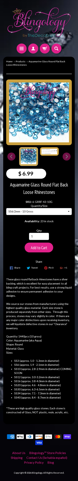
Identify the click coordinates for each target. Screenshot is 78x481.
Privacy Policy (34, 462)
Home (9, 61)
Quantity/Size (39, 205)
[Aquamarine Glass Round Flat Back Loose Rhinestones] (28, 156)
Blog (50, 462)
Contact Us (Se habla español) (46, 457)
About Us (18, 453)
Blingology (37, 472)
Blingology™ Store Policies (47, 453)
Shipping (17, 457)
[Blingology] (39, 22)
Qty (39, 230)
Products (20, 61)
